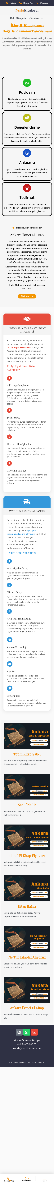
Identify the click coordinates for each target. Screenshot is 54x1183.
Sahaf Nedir (27, 804)
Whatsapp (26, 1180)
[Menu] (44, 1179)
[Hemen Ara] (9, 1179)
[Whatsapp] (27, 1178)
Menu (44, 1181)
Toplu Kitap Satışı (27, 754)
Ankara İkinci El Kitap (27, 1007)
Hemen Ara (9, 1181)
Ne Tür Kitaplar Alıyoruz (27, 957)
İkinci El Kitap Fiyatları (27, 855)
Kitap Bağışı (27, 906)
